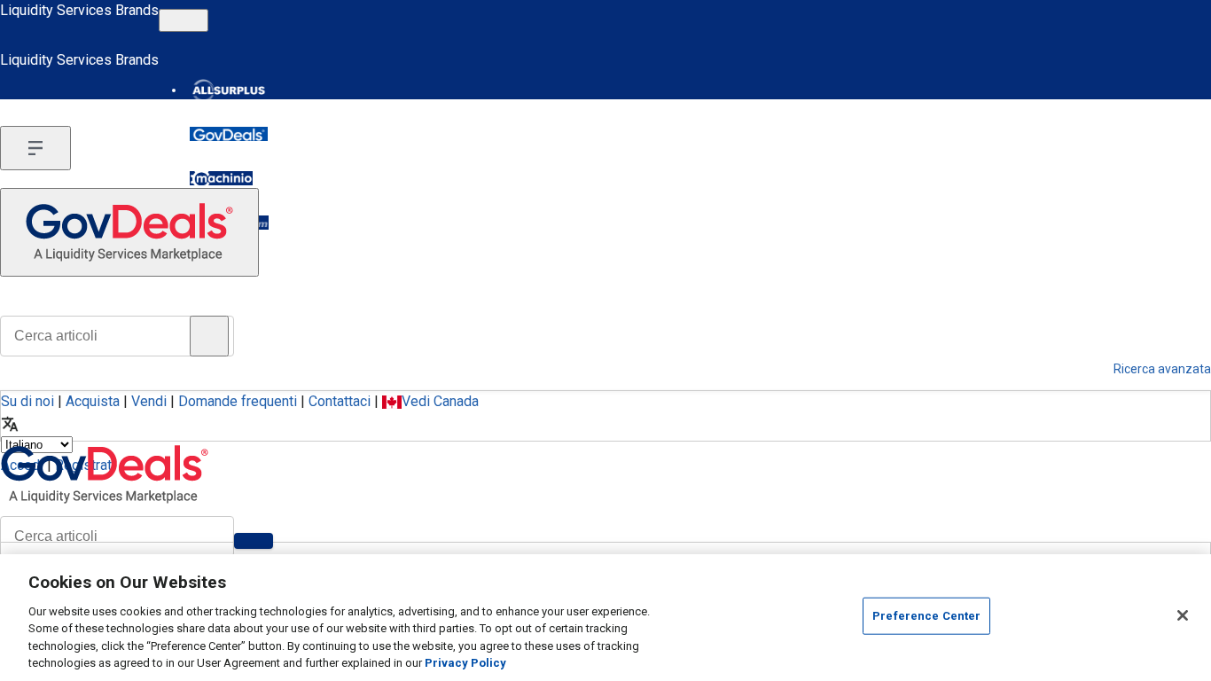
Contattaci (340, 401)
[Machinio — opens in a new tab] (221, 178)
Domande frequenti (237, 401)
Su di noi (27, 401)
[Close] (1182, 615)
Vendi (149, 401)
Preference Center (926, 615)
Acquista (93, 401)
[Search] (253, 541)
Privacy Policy (465, 662)
